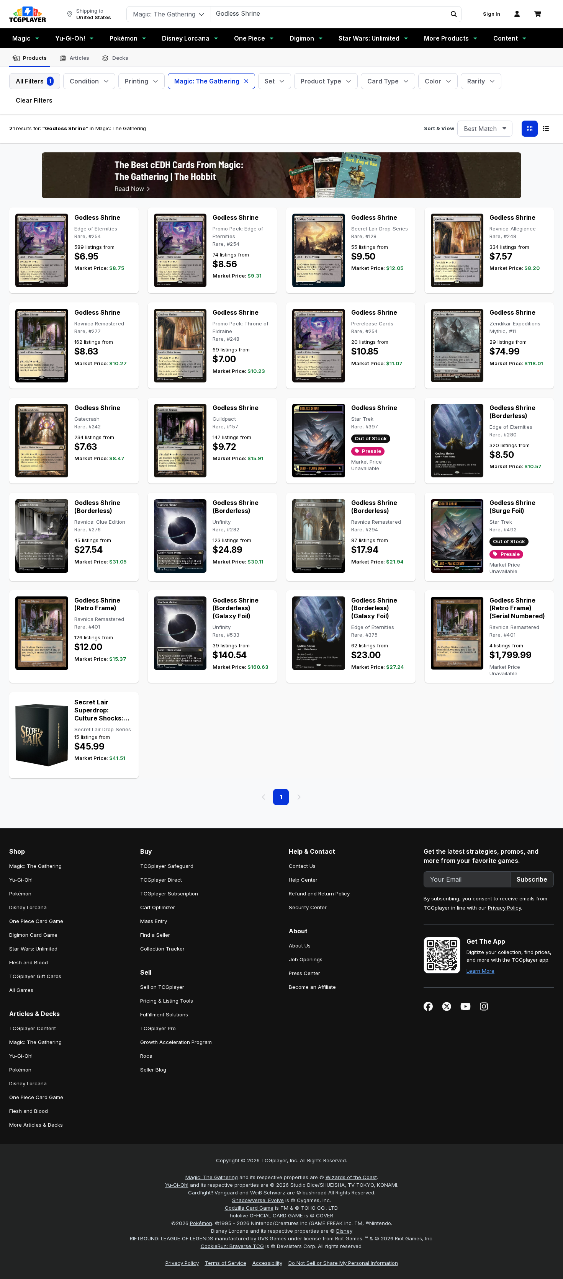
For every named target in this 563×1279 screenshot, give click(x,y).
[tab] (29, 58)
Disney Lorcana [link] (28, 907)
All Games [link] (21, 990)
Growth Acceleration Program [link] (176, 1042)
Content (505, 38)
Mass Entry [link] (153, 921)
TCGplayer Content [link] (32, 1028)
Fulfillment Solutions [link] (164, 1014)
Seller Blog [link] (153, 1070)
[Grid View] (530, 129)
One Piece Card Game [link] (36, 921)
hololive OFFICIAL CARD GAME (266, 1215)
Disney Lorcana (185, 38)
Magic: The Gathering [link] (35, 866)
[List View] (546, 129)
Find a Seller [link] (155, 935)
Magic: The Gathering (211, 1177)
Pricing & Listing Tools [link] (166, 1001)
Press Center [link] (304, 973)
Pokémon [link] (20, 893)
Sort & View (439, 128)
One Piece (249, 38)
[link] (27, 14)
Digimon (302, 38)
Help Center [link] (303, 880)
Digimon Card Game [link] (33, 935)
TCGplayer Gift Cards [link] (35, 976)
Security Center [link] (308, 907)
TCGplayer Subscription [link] (169, 893)
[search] (328, 13)
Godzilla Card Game (249, 1208)
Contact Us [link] (302, 866)
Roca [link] (146, 1056)
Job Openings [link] (305, 959)
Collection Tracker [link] (162, 949)
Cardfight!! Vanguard (213, 1192)
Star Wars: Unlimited (369, 38)
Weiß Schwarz (267, 1192)
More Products (446, 38)
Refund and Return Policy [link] (319, 893)
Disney (344, 1231)
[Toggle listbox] (504, 128)
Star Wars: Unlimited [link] (33, 949)
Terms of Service (225, 1263)
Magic (21, 38)
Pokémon (123, 38)
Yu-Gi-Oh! (70, 38)
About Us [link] (300, 946)
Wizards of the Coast (351, 1177)
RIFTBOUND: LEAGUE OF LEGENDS (171, 1238)
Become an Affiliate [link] (312, 987)
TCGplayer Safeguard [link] (166, 866)
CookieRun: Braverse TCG (232, 1246)
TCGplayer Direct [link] (161, 880)
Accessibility (267, 1263)
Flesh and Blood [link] (28, 962)
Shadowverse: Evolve (258, 1200)
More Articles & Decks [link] (36, 1125)
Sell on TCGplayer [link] (162, 987)
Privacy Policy (504, 908)
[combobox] (484, 129)
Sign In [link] (491, 14)
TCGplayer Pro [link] (158, 1028)
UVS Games (272, 1238)
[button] (453, 14)
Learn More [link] (480, 971)
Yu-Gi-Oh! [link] (21, 880)
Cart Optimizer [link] (157, 907)
